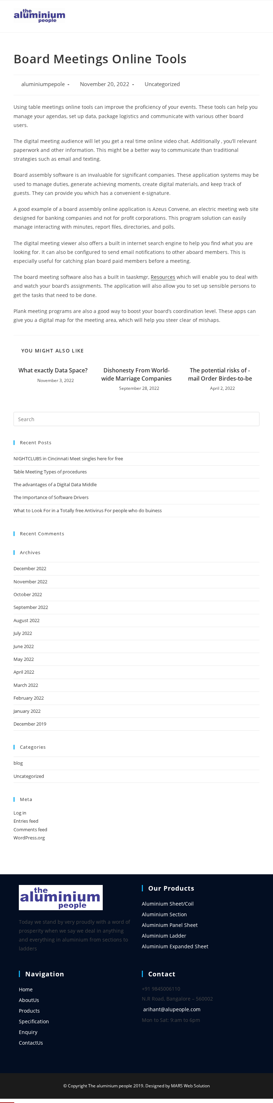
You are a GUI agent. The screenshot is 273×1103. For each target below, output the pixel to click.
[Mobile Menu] (256, 16)
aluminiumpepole (43, 84)
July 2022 (23, 633)
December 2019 (30, 724)
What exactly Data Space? (52, 370)
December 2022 (30, 568)
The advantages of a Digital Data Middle (55, 484)
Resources (163, 277)
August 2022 (26, 620)
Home (26, 989)
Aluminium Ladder (164, 935)
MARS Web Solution (190, 1086)
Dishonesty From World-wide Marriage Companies (136, 374)
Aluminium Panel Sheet (170, 925)
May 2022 (24, 659)
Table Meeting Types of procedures (50, 471)
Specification (34, 1021)
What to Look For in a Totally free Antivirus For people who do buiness (88, 510)
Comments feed (30, 829)
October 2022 (28, 594)
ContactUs (31, 1042)
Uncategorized (162, 84)
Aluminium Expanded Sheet (175, 946)
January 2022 (27, 711)
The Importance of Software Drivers (51, 497)
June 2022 (24, 646)
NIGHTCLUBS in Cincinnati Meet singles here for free (68, 458)
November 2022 (30, 581)
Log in (20, 813)
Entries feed (26, 821)
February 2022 (29, 698)
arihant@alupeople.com (171, 1009)
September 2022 (31, 607)
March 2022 (26, 685)
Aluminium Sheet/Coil (168, 903)
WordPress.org (29, 837)
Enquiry (28, 1032)
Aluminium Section (164, 914)
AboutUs (29, 1000)
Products (29, 1010)
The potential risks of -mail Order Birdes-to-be (220, 374)
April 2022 (24, 672)
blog (18, 763)
